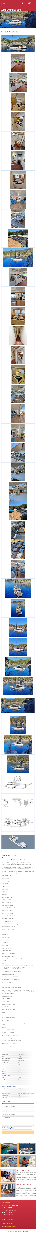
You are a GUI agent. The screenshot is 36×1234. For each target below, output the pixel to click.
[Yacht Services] (27, 1161)
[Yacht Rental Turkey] (9, 1161)
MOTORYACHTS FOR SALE (11, 1217)
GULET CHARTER (8, 1207)
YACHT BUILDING (8, 1212)
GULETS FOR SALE (9, 1219)
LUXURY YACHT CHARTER (11, 1205)
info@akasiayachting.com (10, 1226)
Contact (32, 3)
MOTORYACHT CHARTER (10, 1210)
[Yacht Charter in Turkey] (27, 1148)
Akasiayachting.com (11, 10)
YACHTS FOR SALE (9, 1214)
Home (25, 3)
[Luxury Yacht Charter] (9, 1148)
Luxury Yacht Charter (24, 1170)
